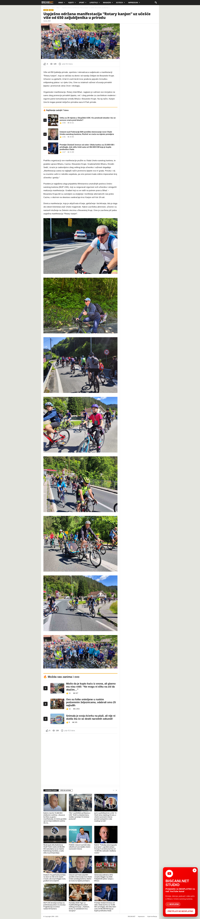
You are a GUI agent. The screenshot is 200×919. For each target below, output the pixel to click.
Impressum (133, 2)
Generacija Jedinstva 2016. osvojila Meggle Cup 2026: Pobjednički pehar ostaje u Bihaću (103, 878)
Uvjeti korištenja (152, 916)
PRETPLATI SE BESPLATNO (180, 911)
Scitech (119, 2)
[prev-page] (113, 790)
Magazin (107, 2)
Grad (60, 2)
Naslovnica (46, 7)
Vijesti (71, 2)
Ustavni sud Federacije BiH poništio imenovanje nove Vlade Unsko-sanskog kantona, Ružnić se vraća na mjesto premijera (80, 878)
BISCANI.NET (131, 916)
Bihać (58, 7)
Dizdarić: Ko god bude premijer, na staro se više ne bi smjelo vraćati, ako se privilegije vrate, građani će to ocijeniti (54, 878)
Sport (81, 2)
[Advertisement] (80, 759)
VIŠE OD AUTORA (65, 790)
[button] (155, 2)
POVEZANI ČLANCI (51, 790)
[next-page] (116, 790)
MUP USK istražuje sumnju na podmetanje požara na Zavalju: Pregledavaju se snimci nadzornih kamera (54, 906)
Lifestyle (94, 2)
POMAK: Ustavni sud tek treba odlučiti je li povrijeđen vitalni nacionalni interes (79, 847)
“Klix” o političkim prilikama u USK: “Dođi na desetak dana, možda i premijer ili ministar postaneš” (79, 816)
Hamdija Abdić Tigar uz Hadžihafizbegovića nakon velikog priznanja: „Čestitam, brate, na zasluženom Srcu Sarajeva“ (79, 907)
